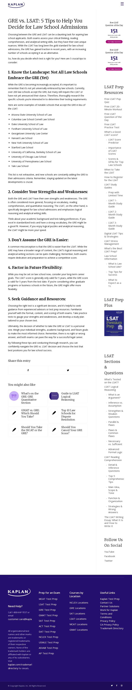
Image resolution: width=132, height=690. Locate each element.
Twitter (108, 560)
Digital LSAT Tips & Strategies (113, 235)
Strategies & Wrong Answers (115, 509)
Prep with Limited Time (115, 194)
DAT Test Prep (47, 631)
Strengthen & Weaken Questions (115, 413)
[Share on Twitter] (68, 370)
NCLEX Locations (79, 602)
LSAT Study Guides (110, 186)
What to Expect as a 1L (114, 282)
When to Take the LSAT (112, 171)
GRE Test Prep (47, 609)
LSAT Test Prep (48, 604)
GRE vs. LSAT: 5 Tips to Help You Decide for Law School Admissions (48, 24)
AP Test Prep (46, 653)
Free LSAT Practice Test (111, 126)
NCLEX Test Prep (48, 636)
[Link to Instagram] (121, 685)
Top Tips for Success (115, 273)
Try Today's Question (114, 42)
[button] (114, 22)
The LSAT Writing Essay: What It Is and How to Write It (113, 521)
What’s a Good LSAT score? (112, 133)
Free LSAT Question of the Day (113, 117)
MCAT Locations (78, 624)
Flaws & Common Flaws (113, 433)
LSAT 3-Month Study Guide (115, 225)
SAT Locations (77, 613)
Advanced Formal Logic (115, 450)
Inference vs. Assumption (115, 404)
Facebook (109, 556)
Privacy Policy (107, 620)
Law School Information (110, 257)
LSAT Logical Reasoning (111, 388)
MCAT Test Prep (48, 598)
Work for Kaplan (109, 610)
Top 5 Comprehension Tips (116, 479)
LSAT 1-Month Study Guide (115, 203)
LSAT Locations (78, 618)
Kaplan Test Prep (110, 598)
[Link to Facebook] (116, 685)
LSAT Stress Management (111, 242)
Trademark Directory (111, 628)
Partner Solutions (109, 606)
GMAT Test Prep (48, 615)
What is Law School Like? (115, 265)
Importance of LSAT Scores (114, 150)
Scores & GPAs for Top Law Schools (115, 161)
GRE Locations (78, 608)
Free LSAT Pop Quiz (112, 100)
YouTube (109, 551)
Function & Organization (115, 499)
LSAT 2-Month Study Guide (115, 214)
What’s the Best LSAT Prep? (113, 250)
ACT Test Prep (47, 626)
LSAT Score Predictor (114, 141)
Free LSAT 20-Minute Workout (113, 108)
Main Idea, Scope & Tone (114, 490)
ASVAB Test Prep (48, 647)
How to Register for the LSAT (113, 178)
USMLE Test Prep (49, 642)
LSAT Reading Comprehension (113, 458)
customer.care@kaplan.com (23, 619)
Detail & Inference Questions (114, 467)
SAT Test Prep (47, 620)
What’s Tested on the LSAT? (112, 381)
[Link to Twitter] (111, 685)
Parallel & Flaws (113, 423)
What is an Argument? (114, 396)
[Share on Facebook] (28, 370)
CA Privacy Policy (109, 624)
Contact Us (106, 602)
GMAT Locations (79, 629)
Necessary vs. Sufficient (115, 442)
